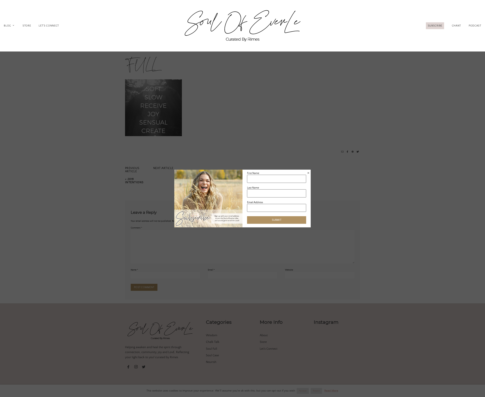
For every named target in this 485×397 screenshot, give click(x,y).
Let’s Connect (49, 25)
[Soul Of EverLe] (242, 25)
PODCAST (475, 25)
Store (27, 25)
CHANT (456, 25)
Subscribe (435, 25)
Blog (7, 25)
